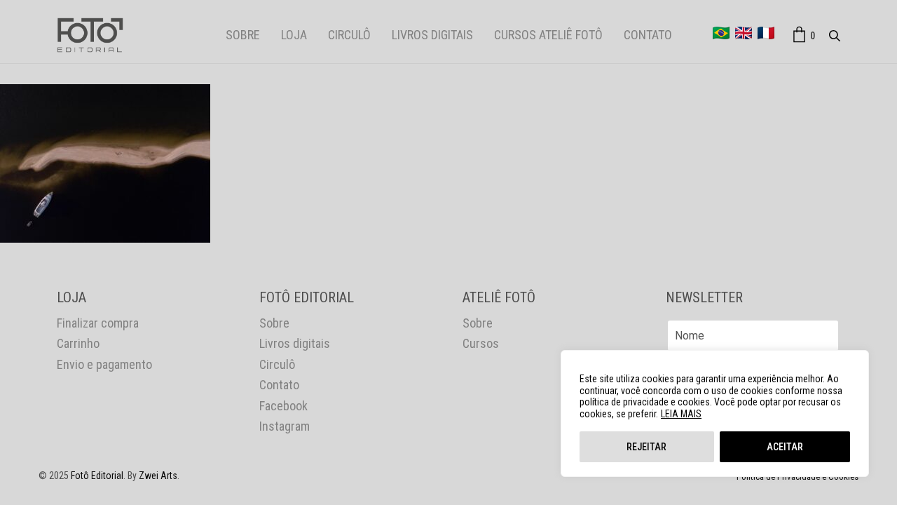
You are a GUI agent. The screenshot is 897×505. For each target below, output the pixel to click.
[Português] (721, 33)
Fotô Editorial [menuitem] (97, 475)
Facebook (283, 405)
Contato (648, 34)
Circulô (349, 34)
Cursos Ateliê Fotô (548, 34)
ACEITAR (785, 446)
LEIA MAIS (681, 413)
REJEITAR (646, 446)
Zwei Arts (158, 475)
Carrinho (78, 343)
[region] (715, 413)
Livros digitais (432, 34)
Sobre (243, 34)
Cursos (481, 343)
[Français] (766, 33)
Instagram (284, 426)
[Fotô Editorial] (90, 35)
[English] (743, 33)
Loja (294, 34)
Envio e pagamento (104, 364)
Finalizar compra (98, 323)
